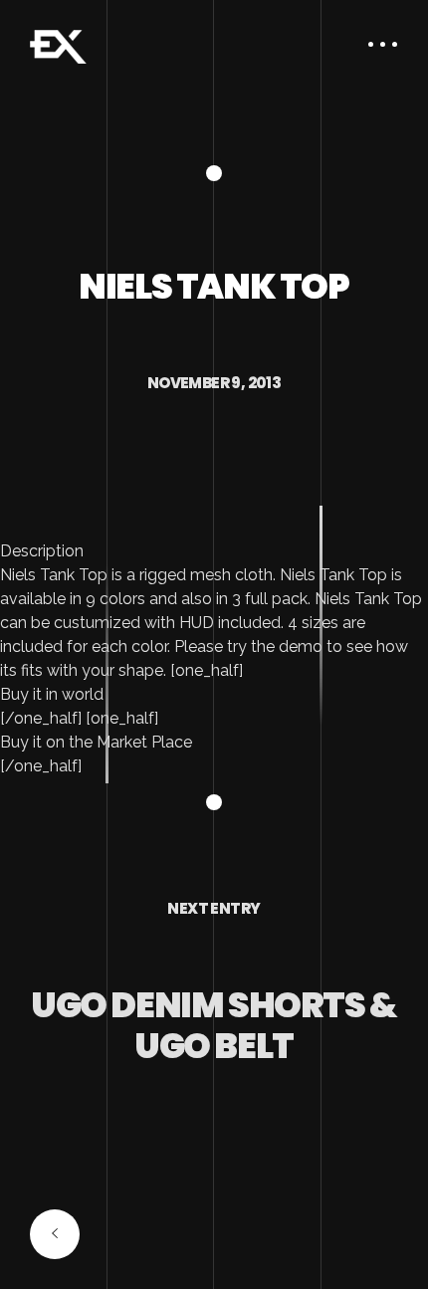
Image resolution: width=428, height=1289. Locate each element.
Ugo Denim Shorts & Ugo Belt (214, 1024)
